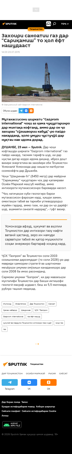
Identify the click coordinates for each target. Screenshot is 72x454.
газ (4, 329)
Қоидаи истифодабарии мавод (18, 406)
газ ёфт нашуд (33, 316)
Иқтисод (7, 303)
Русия (52, 373)
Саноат (51, 303)
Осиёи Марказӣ (35, 373)
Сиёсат (63, 373)
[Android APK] (12, 425)
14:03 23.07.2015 (11, 52)
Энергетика (20, 303)
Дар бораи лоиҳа (11, 401)
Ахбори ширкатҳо (45, 406)
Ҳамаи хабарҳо (10, 310)
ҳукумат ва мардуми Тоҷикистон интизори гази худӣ (27, 323)
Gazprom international (13, 316)
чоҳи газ (59, 323)
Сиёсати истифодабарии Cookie (39, 411)
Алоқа (5, 415)
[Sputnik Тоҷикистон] (10, 25)
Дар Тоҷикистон (37, 303)
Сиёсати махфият (11, 411)
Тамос (24, 401)
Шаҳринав (25, 310)
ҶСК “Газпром (40, 310)
